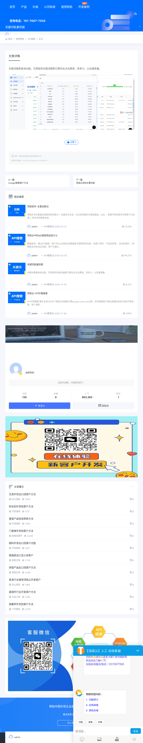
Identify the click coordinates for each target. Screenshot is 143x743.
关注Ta (41, 405)
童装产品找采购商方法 (21, 518)
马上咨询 (71, 723)
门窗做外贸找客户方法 (21, 530)
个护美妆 (16, 609)
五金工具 (16, 597)
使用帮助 (66, 7)
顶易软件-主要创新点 (38, 206)
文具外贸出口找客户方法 (22, 494)
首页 (12, 7)
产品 (24, 7)
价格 (35, 7)
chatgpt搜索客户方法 (18, 183)
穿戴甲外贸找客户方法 (21, 604)
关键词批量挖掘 (35, 264)
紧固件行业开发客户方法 (22, 591)
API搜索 (24, 34)
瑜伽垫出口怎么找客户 (21, 555)
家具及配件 (17, 536)
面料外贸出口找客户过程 (22, 543)
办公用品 (16, 499)
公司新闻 (49, 7)
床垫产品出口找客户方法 (22, 567)
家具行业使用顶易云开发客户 (25, 579)
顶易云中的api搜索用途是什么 (42, 235)
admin (13, 34)
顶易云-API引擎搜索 (37, 293)
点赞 (73, 142)
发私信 (105, 405)
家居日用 (16, 560)
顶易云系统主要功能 (85, 183)
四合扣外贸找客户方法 (21, 506)
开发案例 (83, 7)
